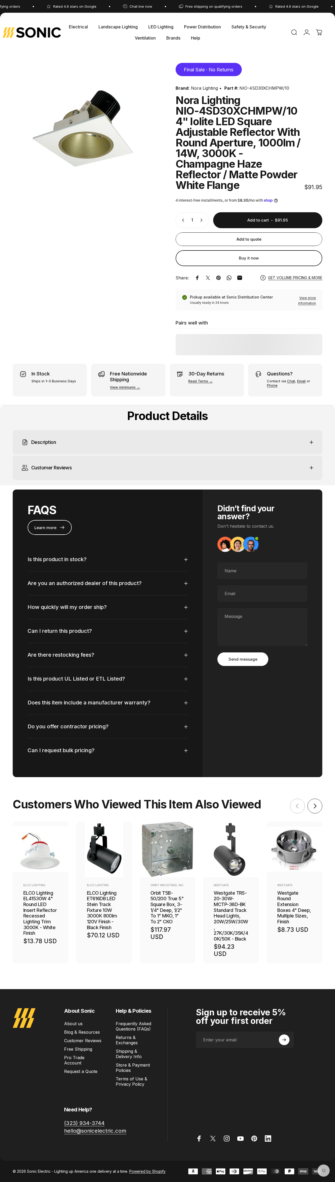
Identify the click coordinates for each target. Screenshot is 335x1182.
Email (301, 381)
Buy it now (249, 258)
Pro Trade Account (74, 1060)
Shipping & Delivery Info (129, 1054)
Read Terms (198, 381)
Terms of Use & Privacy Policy (131, 1081)
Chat (291, 381)
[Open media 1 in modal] (86, 133)
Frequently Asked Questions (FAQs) (133, 1026)
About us (73, 1023)
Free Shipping (78, 1049)
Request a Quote (80, 1071)
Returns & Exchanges (127, 1040)
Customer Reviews (82, 1040)
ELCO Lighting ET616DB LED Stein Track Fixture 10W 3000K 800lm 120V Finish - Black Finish (102, 910)
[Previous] (297, 806)
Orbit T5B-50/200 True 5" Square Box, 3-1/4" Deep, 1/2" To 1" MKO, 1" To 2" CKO (167, 907)
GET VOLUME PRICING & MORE (295, 277)
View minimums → (125, 387)
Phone (272, 385)
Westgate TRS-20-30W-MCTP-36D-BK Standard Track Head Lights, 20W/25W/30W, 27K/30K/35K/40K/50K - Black (231, 916)
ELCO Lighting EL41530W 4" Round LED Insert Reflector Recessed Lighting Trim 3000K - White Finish (40, 913)
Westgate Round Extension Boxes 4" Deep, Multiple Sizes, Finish (294, 907)
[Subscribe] (284, 1039)
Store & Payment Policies (133, 1067)
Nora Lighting (204, 88)
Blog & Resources (82, 1032)
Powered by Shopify (147, 1171)
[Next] (314, 806)
